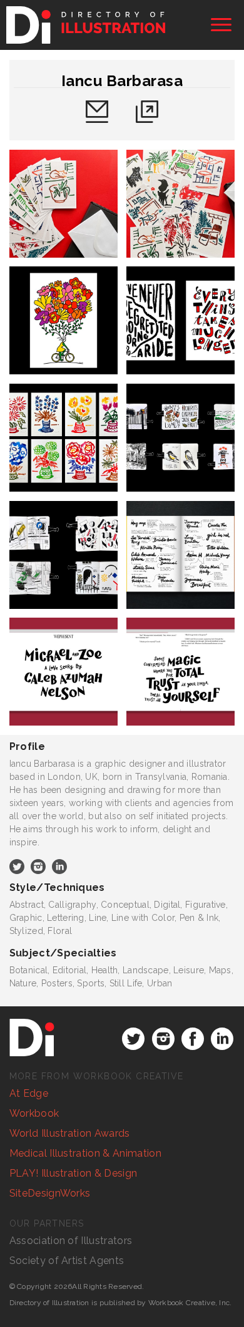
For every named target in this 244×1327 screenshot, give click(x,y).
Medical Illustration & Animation (85, 1153)
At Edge (28, 1093)
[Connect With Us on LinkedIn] (222, 1039)
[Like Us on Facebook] (192, 1039)
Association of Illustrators (71, 1241)
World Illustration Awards (69, 1133)
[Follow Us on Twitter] (133, 1039)
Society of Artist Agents (67, 1260)
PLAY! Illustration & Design (73, 1173)
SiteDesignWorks (50, 1193)
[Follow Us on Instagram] (163, 1039)
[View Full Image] (63, 204)
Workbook (34, 1113)
